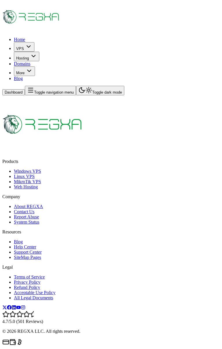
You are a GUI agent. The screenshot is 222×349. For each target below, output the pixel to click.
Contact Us (24, 211)
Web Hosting (26, 186)
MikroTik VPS (27, 181)
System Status (26, 222)
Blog (18, 78)
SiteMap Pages (27, 257)
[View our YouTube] (18, 308)
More (20, 73)
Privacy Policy (27, 282)
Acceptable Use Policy (35, 292)
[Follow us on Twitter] (4, 308)
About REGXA (28, 206)
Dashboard (14, 92)
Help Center (25, 246)
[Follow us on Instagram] (23, 308)
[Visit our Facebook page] (9, 308)
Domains (22, 63)
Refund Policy (27, 287)
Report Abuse (26, 216)
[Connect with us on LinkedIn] (14, 308)
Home (19, 39)
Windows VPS (27, 171)
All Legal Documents (33, 297)
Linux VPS (24, 176)
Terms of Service (29, 276)
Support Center (28, 252)
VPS (20, 49)
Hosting (22, 58)
